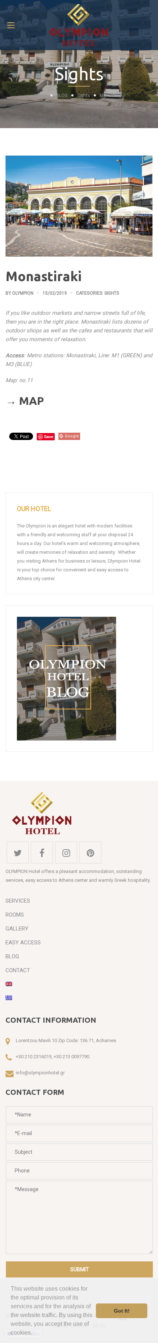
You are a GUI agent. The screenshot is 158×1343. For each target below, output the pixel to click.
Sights (83, 95)
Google (72, 436)
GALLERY (17, 928)
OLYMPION (22, 293)
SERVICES (18, 901)
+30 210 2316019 (33, 1056)
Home (41, 95)
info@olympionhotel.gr (40, 1072)
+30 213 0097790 (71, 1056)
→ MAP (25, 401)
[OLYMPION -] (79, 25)
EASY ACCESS (23, 942)
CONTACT (18, 970)
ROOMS (15, 914)
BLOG (62, 95)
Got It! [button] (122, 1311)
